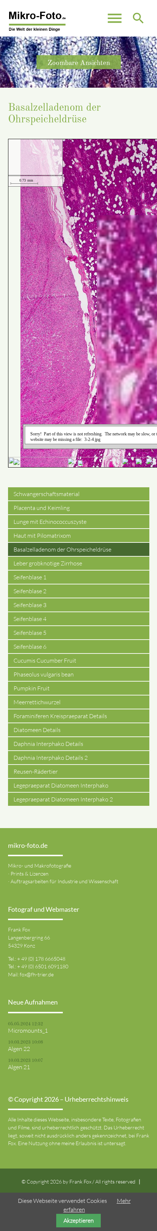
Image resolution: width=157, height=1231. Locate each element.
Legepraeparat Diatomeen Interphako (61, 785)
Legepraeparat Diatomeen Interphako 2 (63, 799)
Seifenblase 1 (30, 577)
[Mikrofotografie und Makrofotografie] (37, 21)
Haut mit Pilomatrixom (42, 535)
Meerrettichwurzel (37, 702)
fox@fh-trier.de (37, 974)
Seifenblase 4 (30, 618)
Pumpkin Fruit (32, 688)
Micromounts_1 (28, 1030)
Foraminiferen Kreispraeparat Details (60, 716)
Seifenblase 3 (30, 605)
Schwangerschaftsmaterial (47, 494)
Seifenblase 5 (30, 632)
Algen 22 (19, 1049)
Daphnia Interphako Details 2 (51, 757)
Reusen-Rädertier (36, 771)
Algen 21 (19, 1067)
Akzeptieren (79, 1220)
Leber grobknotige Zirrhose (48, 563)
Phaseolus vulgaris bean (44, 674)
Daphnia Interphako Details (48, 743)
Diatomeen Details (37, 729)
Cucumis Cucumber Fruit (45, 660)
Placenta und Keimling (42, 507)
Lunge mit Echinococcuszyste (50, 521)
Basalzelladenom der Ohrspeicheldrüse (62, 549)
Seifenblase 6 (30, 646)
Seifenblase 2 (30, 591)
